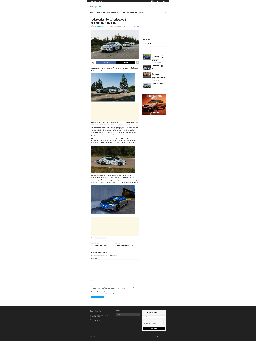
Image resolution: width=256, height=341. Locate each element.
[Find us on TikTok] (159, 1)
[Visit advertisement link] (154, 104)
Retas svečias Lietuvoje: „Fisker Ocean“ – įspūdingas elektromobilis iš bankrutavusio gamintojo (158, 57)
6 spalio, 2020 (108, 26)
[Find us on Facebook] (143, 43)
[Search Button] (165, 12)
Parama (91, 1)
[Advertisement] (141, 7)
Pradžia (92, 12)
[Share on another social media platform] (137, 62)
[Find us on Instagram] (153, 43)
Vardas (93, 275)
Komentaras (94, 258)
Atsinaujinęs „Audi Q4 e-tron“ (158, 84)
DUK (136, 12)
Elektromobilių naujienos (103, 12)
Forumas (141, 12)
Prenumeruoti (154, 328)
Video (95, 1)
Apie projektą (130, 12)
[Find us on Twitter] (155, 1)
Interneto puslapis (120, 281)
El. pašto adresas (95, 281)
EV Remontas (99, 1)
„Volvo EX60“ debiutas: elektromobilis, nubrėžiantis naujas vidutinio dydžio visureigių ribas (158, 75)
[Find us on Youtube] (157, 1)
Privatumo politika (111, 293)
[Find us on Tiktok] (150, 43)
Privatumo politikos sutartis (98, 291)
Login (165, 1)
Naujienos (113, 26)
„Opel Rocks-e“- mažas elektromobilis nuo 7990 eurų (157, 67)
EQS (96, 237)
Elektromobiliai (115, 12)
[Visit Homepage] (96, 6)
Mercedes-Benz (102, 237)
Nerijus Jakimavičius (98, 26)
